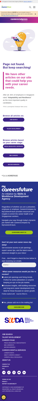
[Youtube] (19, 372)
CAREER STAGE (8, 340)
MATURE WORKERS (13, 164)
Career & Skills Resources (13, 357)
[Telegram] (4, 372)
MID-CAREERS (13, 155)
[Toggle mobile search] (30, 7)
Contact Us (6, 364)
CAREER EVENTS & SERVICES (14, 350)
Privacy (4, 381)
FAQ (3, 368)
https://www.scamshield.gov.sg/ (10, 15)
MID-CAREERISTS (9, 345)
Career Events (9, 353)
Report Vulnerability (9, 383)
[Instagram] (14, 372)
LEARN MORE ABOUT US (19, 232)
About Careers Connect (12, 355)
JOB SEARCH (14, 119)
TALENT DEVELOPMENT (13, 128)
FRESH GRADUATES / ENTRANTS (13, 146)
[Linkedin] (24, 372)
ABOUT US (6, 360)
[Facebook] (9, 372)
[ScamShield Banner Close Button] (35, 14)
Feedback (5, 366)
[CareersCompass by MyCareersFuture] (6, 7)
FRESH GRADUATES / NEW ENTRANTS (15, 343)
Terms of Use (6, 379)
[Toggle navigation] (34, 7)
